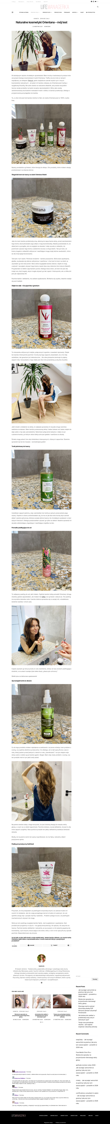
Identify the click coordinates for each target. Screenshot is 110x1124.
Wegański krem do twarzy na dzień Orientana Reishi (29, 175)
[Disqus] (41, 1047)
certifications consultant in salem (87, 1093)
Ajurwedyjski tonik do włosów (22, 681)
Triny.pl (30, 80)
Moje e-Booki (30, 1)
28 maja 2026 (17, 1019)
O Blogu (14, 1)
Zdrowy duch (46, 12)
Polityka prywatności (61, 1122)
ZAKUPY (46, 1)
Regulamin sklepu (48, 1122)
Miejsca (74, 12)
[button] (40, 1022)
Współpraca (21, 1)
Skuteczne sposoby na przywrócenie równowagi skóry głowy (20, 1015)
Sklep (82, 12)
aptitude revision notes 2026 (85, 1065)
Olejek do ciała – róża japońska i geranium (25, 286)
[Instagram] (93, 1)
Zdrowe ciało (35, 12)
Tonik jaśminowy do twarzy (21, 446)
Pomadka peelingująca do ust (22, 528)
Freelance (67, 12)
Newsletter (38, 1)
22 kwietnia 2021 (38, 26)
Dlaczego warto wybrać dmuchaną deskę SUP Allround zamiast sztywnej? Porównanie (87, 1009)
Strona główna (23, 12)
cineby (78, 1080)
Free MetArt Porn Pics (83, 1052)
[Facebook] (91, 1)
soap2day (79, 1039)
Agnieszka (47, 26)
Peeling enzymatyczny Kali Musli (23, 844)
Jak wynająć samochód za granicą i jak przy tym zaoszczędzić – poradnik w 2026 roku (87, 993)
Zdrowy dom (58, 12)
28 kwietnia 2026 (37, 1019)
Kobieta (36, 18)
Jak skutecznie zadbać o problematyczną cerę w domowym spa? (41, 1015)
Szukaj (78, 976)
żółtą (43, 597)
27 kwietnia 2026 (58, 1019)
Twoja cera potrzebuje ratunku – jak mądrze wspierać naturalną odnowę (62, 1015)
